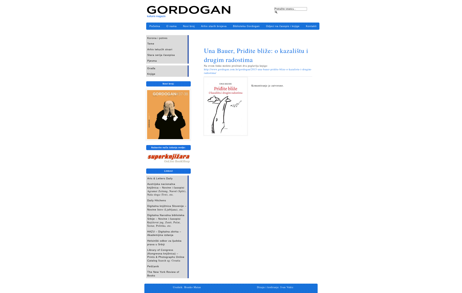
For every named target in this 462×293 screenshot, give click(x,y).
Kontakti (311, 26)
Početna (154, 26)
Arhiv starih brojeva (214, 26)
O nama (171, 26)
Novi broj (189, 26)
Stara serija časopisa (161, 55)
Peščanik (153, 266)
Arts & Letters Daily (160, 178)
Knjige (151, 73)
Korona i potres (157, 38)
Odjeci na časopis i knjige (283, 26)
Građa (151, 68)
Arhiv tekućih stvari (159, 49)
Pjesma (152, 60)
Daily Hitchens (156, 200)
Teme (150, 43)
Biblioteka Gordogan (246, 26)
